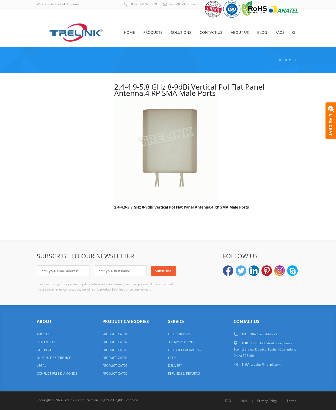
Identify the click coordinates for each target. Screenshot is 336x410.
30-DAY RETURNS (181, 342)
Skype (292, 270)
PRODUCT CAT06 (115, 373)
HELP (172, 358)
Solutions (181, 32)
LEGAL (41, 365)
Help (244, 400)
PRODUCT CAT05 (115, 365)
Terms (291, 400)
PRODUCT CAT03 (115, 350)
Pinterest (266, 270)
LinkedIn (254, 270)
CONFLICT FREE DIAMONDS (57, 373)
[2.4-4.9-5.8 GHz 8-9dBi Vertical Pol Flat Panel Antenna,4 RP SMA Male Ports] (166, 149)
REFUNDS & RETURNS (184, 373)
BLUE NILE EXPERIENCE (54, 358)
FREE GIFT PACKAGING (184, 350)
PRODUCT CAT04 (115, 358)
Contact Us (211, 32)
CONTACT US (46, 342)
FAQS (280, 32)
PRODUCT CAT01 (115, 334)
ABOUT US (44, 334)
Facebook (228, 270)
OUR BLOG (44, 350)
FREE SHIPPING (179, 334)
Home (129, 32)
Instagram (279, 270)
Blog (262, 32)
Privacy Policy (267, 400)
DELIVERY (175, 365)
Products (152, 32)
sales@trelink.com (182, 4)
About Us (240, 32)
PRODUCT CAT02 (115, 342)
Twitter (241, 270)
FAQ (228, 400)
